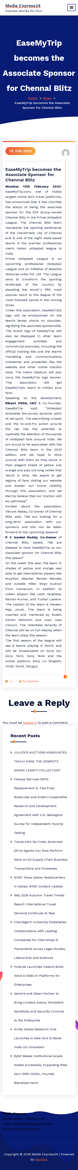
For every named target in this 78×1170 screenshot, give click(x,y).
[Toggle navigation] (71, 7)
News (47, 98)
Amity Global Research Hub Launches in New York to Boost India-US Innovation (38, 1038)
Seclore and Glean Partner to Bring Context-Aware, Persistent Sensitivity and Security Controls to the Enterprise (39, 1007)
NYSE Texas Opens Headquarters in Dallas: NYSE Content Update (39, 882)
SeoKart (41, 1159)
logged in (30, 723)
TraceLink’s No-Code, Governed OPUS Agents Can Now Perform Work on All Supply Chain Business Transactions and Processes (41, 855)
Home (33, 98)
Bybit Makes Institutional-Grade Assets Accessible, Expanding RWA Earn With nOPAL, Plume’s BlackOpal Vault (40, 1069)
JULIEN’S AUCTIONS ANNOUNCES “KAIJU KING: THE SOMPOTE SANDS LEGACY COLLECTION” (40, 761)
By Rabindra (30, 681)
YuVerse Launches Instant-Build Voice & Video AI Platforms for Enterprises (38, 975)
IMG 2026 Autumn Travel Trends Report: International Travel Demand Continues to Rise (39, 904)
